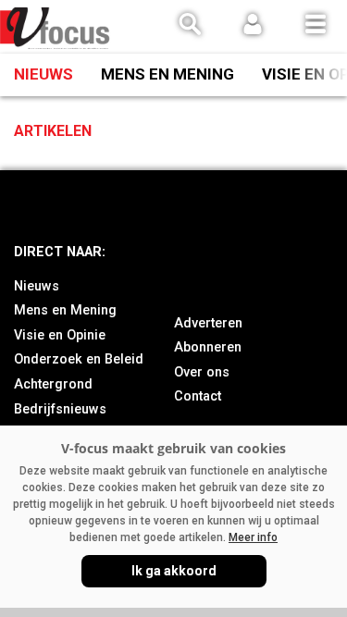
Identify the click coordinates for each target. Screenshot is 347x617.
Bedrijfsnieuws (60, 409)
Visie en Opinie (59, 335)
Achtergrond (53, 384)
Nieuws (43, 74)
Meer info (253, 537)
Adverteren (208, 323)
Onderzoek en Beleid (78, 359)
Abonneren (208, 347)
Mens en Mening (167, 74)
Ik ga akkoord (174, 570)
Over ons (201, 372)
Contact (197, 396)
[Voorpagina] (55, 28)
